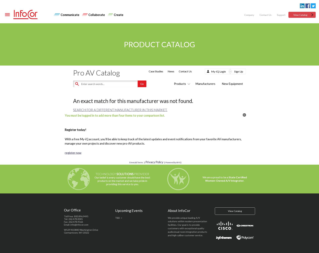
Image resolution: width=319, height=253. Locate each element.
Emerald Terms (136, 162)
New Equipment (232, 83)
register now (73, 153)
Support (281, 14)
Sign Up (238, 71)
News (171, 71)
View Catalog (300, 14)
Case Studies (156, 71)
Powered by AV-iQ (173, 162)
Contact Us (265, 14)
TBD (117, 217)
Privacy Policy (154, 162)
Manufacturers (205, 83)
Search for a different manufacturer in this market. (120, 110)
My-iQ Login (218, 71)
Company (249, 14)
